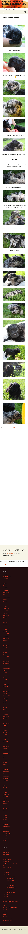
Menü (2, 12)
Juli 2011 (5, 783)
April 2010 (5, 817)
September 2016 (6, 643)
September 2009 (6, 833)
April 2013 (5, 734)
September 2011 (6, 778)
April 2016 (5, 652)
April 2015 (5, 679)
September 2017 (6, 620)
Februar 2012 (6, 767)
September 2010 (6, 806)
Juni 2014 (5, 702)
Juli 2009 (5, 838)
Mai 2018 (5, 601)
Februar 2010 (6, 822)
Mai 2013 (5, 732)
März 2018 (5, 606)
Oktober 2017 (6, 617)
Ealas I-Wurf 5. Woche (10, 885)
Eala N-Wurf (6, 894)
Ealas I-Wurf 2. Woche (10, 878)
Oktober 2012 (6, 748)
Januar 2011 (5, 796)
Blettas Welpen (6, 861)
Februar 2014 (6, 711)
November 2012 (6, 746)
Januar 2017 (5, 636)
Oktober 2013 (6, 721)
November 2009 (6, 829)
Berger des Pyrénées (8, 857)
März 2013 (5, 737)
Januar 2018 (5, 610)
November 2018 (6, 592)
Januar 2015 (5, 686)
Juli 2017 (5, 624)
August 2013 (5, 725)
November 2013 (6, 718)
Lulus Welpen (6, 899)
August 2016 (5, 645)
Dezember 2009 (6, 826)
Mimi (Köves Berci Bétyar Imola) (10, 907)
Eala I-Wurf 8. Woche (10, 892)
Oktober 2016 (6, 640)
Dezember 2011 (6, 771)
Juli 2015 (5, 672)
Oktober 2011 (6, 776)
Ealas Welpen (6, 872)
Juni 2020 (5, 574)
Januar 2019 (5, 590)
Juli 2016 (5, 647)
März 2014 (5, 709)
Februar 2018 (6, 608)
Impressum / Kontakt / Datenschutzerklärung (12, 929)
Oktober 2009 (6, 831)
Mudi (4, 905)
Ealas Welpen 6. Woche (11, 887)
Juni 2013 (5, 730)
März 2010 (5, 819)
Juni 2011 (5, 785)
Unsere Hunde (6, 852)
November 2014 (6, 691)
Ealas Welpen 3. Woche (11, 880)
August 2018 (5, 599)
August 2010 (5, 808)
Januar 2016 (5, 659)
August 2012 (5, 753)
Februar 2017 (6, 633)
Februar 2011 (6, 794)
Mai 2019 (5, 585)
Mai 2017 (5, 629)
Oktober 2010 (6, 803)
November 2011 (6, 773)
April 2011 (5, 790)
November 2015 (6, 663)
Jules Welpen (6, 870)
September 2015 (6, 668)
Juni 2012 (5, 757)
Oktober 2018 (6, 594)
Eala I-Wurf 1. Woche (10, 876)
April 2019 (5, 588)
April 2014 (5, 707)
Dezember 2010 (6, 799)
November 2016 (6, 638)
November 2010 (6, 801)
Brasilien (5, 916)
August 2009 (5, 835)
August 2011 (5, 780)
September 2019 (6, 576)
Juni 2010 (5, 813)
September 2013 (6, 723)
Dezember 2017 (6, 613)
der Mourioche (6, 854)
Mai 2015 (5, 677)
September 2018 (6, 597)
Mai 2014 (5, 705)
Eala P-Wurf (6, 896)
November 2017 (6, 615)
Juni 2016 (5, 650)
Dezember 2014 (6, 689)
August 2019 (5, 578)
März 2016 (5, 654)
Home (4, 850)
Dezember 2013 (6, 716)
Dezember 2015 (6, 661)
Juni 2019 (5, 583)
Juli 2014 (5, 700)
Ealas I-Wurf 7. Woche (10, 890)
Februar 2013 (6, 739)
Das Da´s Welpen (7, 867)
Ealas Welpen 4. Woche (11, 883)
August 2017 (5, 622)
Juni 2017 (5, 627)
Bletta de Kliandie (7, 859)
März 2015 (5, 682)
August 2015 (5, 670)
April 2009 (5, 840)
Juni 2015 (5, 675)
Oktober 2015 (6, 666)
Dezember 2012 (6, 744)
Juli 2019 (5, 581)
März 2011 (5, 792)
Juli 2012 (5, 755)
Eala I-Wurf (6, 874)
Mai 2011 (5, 787)
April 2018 (5, 604)
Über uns (5, 914)
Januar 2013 (5, 741)
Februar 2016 (6, 656)
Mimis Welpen (6, 909)
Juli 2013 (5, 728)
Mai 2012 (5, 760)
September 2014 (6, 695)
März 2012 (5, 764)
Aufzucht (5, 912)
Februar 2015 (6, 684)
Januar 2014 (5, 714)
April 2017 (5, 631)
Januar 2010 (5, 824)
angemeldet (9, 553)
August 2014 (5, 698)
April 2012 (5, 762)
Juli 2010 (5, 810)
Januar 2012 (5, 769)
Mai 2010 (5, 815)
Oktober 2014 (6, 693)
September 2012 (6, 751)
